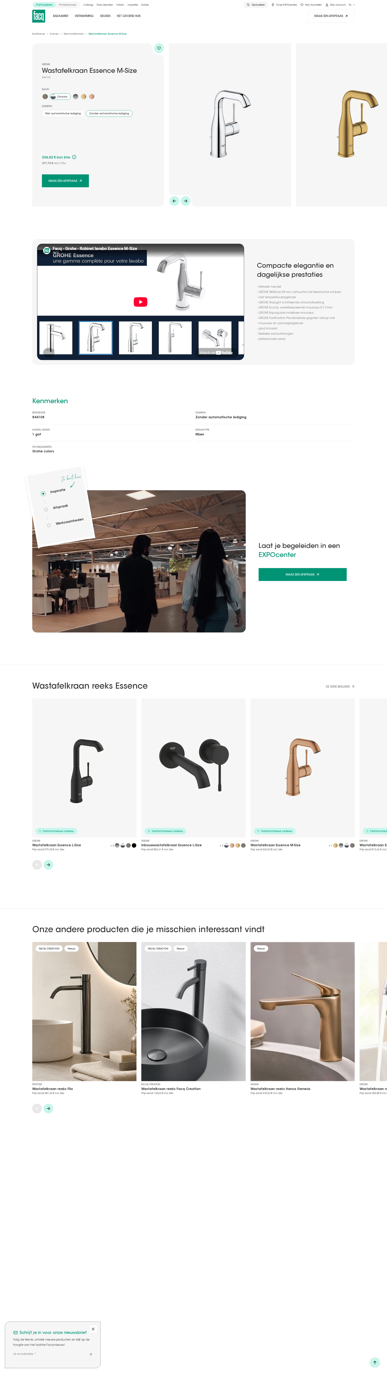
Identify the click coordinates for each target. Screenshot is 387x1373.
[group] (56, 5)
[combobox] (352, 5)
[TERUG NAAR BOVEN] (375, 1362)
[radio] (44, 4)
